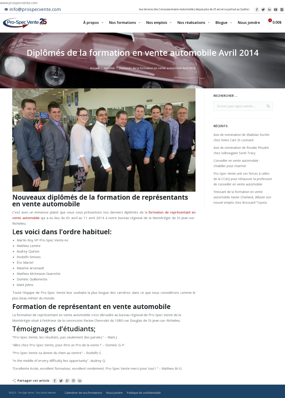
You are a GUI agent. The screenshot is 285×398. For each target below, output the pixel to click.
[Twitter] (263, 9)
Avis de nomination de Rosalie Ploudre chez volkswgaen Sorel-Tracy (241, 150)
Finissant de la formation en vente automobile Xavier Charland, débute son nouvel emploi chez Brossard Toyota (242, 197)
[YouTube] (275, 9)
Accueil (94, 68)
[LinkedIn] (269, 9)
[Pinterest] (73, 380)
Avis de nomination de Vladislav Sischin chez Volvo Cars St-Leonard (241, 137)
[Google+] (67, 380)
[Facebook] (257, 9)
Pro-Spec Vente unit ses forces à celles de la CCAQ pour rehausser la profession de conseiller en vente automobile (243, 178)
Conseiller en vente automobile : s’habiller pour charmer (237, 163)
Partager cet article (33, 380)
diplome (109, 68)
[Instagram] (282, 9)
